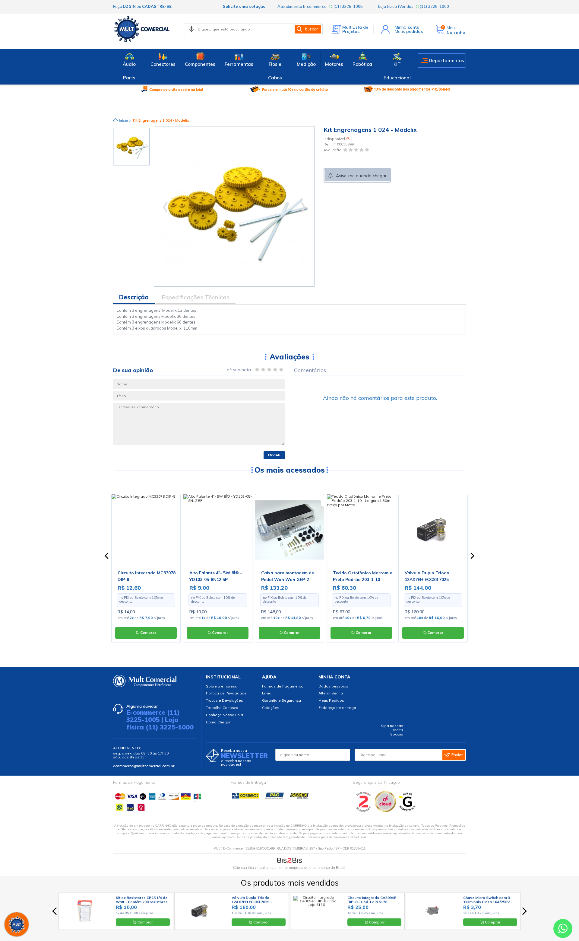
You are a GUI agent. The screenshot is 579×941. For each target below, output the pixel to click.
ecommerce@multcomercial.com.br (143, 766)
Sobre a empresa (221, 686)
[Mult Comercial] (143, 29)
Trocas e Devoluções (224, 700)
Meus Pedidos (331, 700)
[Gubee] (407, 811)
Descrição (134, 297)
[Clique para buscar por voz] (191, 29)
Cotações (270, 707)
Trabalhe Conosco (222, 707)
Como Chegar (218, 722)
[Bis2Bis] (364, 811)
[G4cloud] (386, 811)
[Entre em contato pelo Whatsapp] (562, 929)
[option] (131, 146)
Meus (409, 31)
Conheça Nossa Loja (224, 715)
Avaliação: (333, 150)
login (129, 6)
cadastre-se (157, 6)
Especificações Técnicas (195, 297)
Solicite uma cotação (244, 6)
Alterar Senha (330, 693)
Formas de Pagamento (282, 686)
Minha (407, 27)
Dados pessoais (333, 686)
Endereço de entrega (337, 707)
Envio (266, 693)
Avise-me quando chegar (361, 175)
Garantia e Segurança (281, 700)
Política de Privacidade (226, 693)
